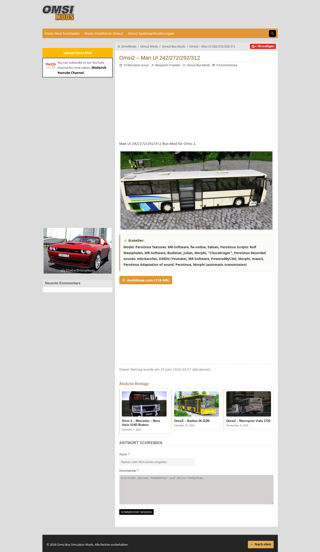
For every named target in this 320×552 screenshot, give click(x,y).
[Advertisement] (78, 152)
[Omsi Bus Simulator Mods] (59, 13)
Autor (124, 454)
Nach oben (263, 544)
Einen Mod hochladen (62, 33)
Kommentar (128, 470)
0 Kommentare (226, 65)
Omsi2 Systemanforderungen (151, 33)
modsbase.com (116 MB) (148, 280)
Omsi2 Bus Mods (198, 65)
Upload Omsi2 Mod (77, 53)
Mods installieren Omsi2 (103, 33)
